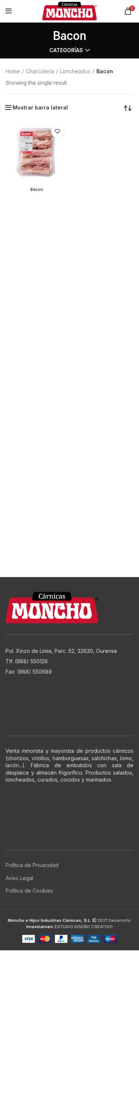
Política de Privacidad (32, 865)
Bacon (36, 189)
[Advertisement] (69, 1019)
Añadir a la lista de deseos (57, 131)
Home (13, 71)
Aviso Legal (19, 878)
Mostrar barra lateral (40, 107)
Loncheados (75, 71)
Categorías (66, 50)
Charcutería (40, 71)
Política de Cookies (29, 890)
